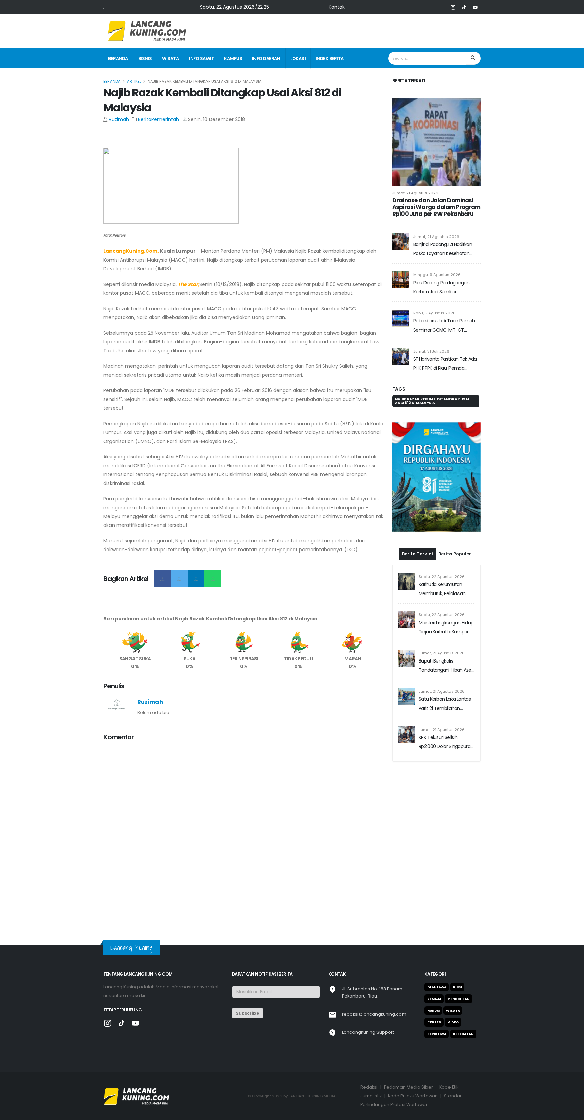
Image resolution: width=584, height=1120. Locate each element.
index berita (330, 58)
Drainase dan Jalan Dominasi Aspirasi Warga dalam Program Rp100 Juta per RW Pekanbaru (436, 207)
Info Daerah (266, 58)
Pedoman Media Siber (408, 1087)
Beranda (118, 58)
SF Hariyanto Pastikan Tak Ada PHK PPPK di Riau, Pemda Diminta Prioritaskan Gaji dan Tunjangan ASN (445, 364)
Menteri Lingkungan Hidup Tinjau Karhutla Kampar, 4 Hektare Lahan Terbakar (446, 586)
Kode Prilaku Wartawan (413, 1096)
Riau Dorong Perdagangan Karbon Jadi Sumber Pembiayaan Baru (441, 287)
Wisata (170, 58)
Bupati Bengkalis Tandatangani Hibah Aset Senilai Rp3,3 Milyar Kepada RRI (447, 624)
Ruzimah (119, 119)
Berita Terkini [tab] (417, 511)
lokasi (298, 58)
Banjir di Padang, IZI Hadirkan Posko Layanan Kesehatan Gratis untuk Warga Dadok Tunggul (442, 249)
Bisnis (145, 58)
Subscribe (247, 1013)
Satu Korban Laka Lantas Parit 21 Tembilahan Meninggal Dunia (445, 662)
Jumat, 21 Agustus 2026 (415, 193)
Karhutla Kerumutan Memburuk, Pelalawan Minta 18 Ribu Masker (442, 547)
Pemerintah (165, 119)
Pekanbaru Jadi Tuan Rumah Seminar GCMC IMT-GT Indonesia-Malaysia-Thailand (444, 326)
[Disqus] (243, 831)
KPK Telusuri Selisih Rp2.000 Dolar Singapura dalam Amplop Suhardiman (444, 700)
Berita (144, 119)
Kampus (233, 58)
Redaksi (369, 1087)
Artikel (134, 81)
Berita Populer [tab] (454, 511)
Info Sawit (201, 58)
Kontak (336, 7)
